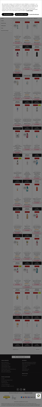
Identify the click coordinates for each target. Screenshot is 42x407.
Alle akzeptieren (8, 14)
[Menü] (40, 394)
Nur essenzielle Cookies (21, 14)
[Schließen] (40, 2)
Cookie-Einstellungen (33, 14)
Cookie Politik (29, 10)
